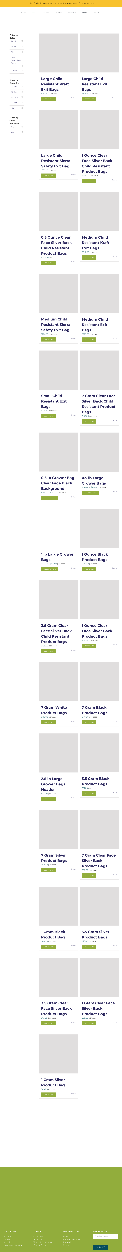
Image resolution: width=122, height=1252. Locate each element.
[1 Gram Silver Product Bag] (58, 1053)
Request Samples (71, 1239)
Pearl (13, 41)
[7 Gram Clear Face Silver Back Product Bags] (99, 829)
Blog (65, 1236)
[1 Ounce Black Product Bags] (99, 528)
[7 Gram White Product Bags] (58, 681)
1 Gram (14, 86)
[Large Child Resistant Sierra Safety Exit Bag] (58, 129)
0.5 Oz (14, 103)
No (12, 127)
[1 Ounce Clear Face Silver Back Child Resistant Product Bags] (99, 129)
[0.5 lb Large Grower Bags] (99, 452)
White (14, 71)
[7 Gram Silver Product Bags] (58, 829)
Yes (12, 132)
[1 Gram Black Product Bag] (58, 906)
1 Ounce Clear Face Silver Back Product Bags (97, 631)
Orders (7, 1239)
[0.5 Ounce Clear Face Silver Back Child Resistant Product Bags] (58, 211)
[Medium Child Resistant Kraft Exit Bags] (99, 211)
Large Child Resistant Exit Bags (94, 84)
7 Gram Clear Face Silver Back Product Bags (99, 860)
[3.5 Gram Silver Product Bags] (99, 906)
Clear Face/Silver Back (16, 60)
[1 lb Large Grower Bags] (58, 528)
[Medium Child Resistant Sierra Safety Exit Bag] (58, 293)
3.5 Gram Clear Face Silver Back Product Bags (56, 1008)
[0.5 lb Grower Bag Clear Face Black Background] (58, 452)
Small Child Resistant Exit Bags (54, 401)
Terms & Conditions (42, 1242)
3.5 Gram (15, 92)
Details (73, 98)
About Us (37, 1239)
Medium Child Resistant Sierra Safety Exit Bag (55, 324)
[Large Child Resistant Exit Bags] (99, 53)
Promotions (68, 1242)
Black (13, 52)
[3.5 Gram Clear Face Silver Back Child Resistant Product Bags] (58, 599)
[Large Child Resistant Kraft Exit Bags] (58, 53)
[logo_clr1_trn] (11, 8)
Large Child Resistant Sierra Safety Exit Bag (55, 160)
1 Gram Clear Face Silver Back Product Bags (98, 1008)
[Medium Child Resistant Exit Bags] (99, 293)
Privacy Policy (39, 1245)
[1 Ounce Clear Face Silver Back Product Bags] (99, 599)
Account (8, 1236)
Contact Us (38, 1236)
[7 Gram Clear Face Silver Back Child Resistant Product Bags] (99, 370)
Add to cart (48, 99)
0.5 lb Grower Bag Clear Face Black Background (57, 483)
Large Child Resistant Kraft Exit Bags (55, 84)
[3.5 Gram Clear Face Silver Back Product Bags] (58, 977)
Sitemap (67, 1245)
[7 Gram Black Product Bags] (99, 681)
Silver (13, 47)
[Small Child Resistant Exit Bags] (58, 370)
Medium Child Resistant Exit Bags (95, 324)
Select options (50, 498)
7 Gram (14, 97)
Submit (100, 1247)
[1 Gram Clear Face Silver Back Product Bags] (99, 977)
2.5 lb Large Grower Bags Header (53, 784)
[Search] (105, 12)
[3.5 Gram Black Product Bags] (99, 753)
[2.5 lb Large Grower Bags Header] (58, 753)
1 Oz (13, 108)
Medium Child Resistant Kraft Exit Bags (95, 242)
